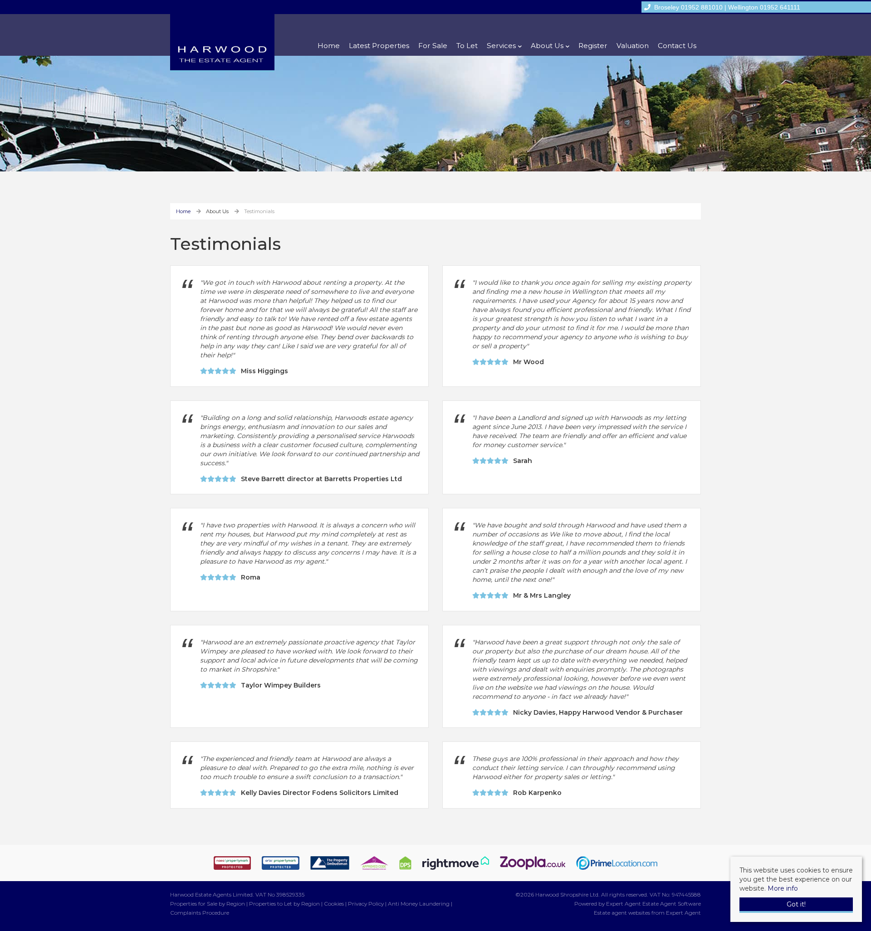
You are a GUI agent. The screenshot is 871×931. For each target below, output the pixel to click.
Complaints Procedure (199, 912)
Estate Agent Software (671, 903)
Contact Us (677, 45)
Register (592, 45)
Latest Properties (379, 45)
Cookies (334, 903)
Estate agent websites (622, 912)
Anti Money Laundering (419, 903)
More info (783, 888)
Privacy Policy (366, 903)
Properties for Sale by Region (207, 903)
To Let (467, 45)
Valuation (633, 45)
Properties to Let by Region (284, 903)
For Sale (432, 45)
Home (329, 45)
